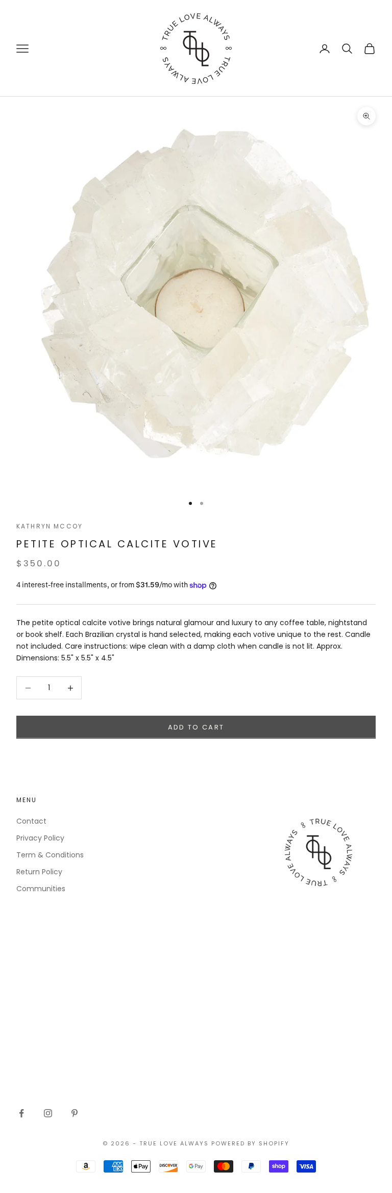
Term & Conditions (50, 855)
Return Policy (39, 872)
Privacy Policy (40, 838)
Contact (31, 821)
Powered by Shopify (250, 1143)
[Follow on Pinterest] (74, 1113)
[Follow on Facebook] (21, 1113)
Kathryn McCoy (49, 526)
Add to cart (196, 727)
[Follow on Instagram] (48, 1113)
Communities (40, 888)
